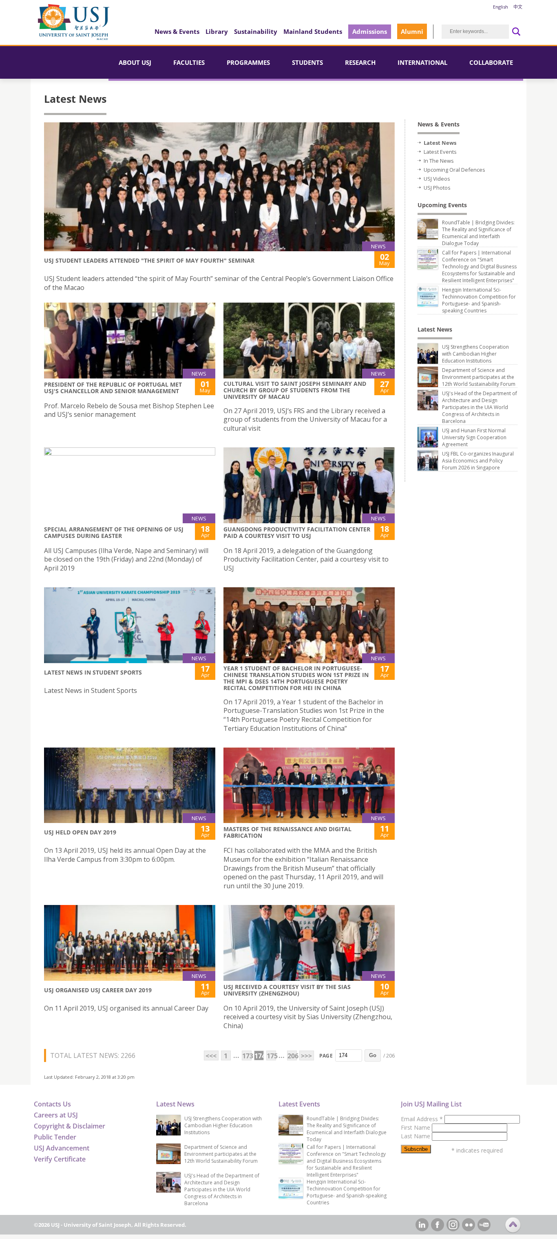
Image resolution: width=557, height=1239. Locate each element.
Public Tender (55, 1137)
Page (326, 1055)
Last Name (416, 1136)
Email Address (422, 1119)
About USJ (135, 62)
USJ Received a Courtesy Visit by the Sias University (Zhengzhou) (287, 990)
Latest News (440, 142)
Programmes (248, 62)
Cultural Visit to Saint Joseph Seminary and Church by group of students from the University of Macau (294, 390)
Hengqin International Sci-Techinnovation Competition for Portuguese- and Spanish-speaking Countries (479, 300)
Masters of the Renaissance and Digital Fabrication (287, 832)
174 (259, 1055)
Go (372, 1055)
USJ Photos (437, 187)
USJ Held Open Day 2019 (80, 832)
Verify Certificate (60, 1159)
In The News (439, 160)
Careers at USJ (56, 1115)
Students (307, 62)
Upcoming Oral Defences (454, 169)
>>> (306, 1055)
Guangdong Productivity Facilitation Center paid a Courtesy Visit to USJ (296, 532)
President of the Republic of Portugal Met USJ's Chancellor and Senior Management (113, 388)
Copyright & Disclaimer (69, 1126)
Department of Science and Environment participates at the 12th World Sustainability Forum (478, 377)
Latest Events (440, 151)
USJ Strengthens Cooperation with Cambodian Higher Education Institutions (475, 353)
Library (217, 31)
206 (292, 1055)
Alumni (412, 31)
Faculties (189, 62)
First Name (416, 1127)
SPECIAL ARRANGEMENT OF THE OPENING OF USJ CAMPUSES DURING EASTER (113, 532)
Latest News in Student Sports (93, 672)
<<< (211, 1055)
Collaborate (491, 62)
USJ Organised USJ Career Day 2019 (98, 990)
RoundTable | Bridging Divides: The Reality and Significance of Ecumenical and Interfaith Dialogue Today (478, 233)
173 (247, 1055)
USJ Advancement (61, 1148)
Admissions (369, 31)
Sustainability (255, 31)
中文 (517, 7)
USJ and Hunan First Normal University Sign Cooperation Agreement (474, 437)
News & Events (177, 31)
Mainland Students (312, 31)
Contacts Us (52, 1104)
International (422, 62)
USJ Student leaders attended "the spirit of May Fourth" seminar (149, 260)
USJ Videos (437, 178)
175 (271, 1055)
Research (360, 62)
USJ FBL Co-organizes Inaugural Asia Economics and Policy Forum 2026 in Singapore (478, 460)
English (500, 7)
